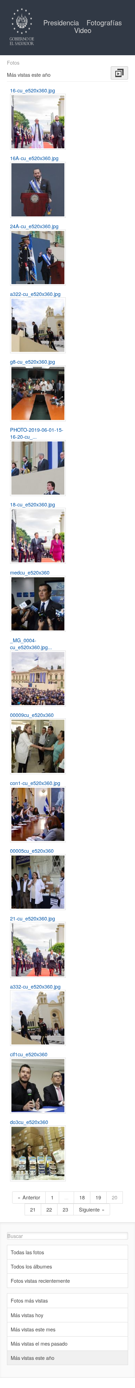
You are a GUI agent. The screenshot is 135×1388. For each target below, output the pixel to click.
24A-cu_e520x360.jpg (34, 226)
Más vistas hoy (27, 1315)
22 (49, 1209)
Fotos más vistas (29, 1300)
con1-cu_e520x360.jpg (35, 782)
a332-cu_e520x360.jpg (35, 986)
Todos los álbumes (31, 1266)
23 (65, 1209)
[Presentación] (119, 73)
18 (82, 1197)
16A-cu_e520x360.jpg (34, 158)
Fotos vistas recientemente (40, 1280)
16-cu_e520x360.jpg (32, 90)
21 (33, 1209)
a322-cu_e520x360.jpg (35, 293)
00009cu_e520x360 (32, 714)
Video (82, 30)
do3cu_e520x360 (29, 1121)
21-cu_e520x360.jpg (32, 918)
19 (98, 1197)
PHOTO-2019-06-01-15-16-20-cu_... (36, 433)
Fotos (13, 62)
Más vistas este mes (33, 1329)
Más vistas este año (32, 1357)
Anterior (31, 1197)
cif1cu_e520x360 (28, 1054)
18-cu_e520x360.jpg (32, 504)
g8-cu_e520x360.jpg (32, 361)
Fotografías (104, 22)
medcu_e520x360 (30, 572)
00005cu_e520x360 (32, 850)
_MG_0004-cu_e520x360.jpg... (31, 643)
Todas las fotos (27, 1252)
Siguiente (89, 1209)
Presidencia (62, 22)
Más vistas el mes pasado (39, 1343)
